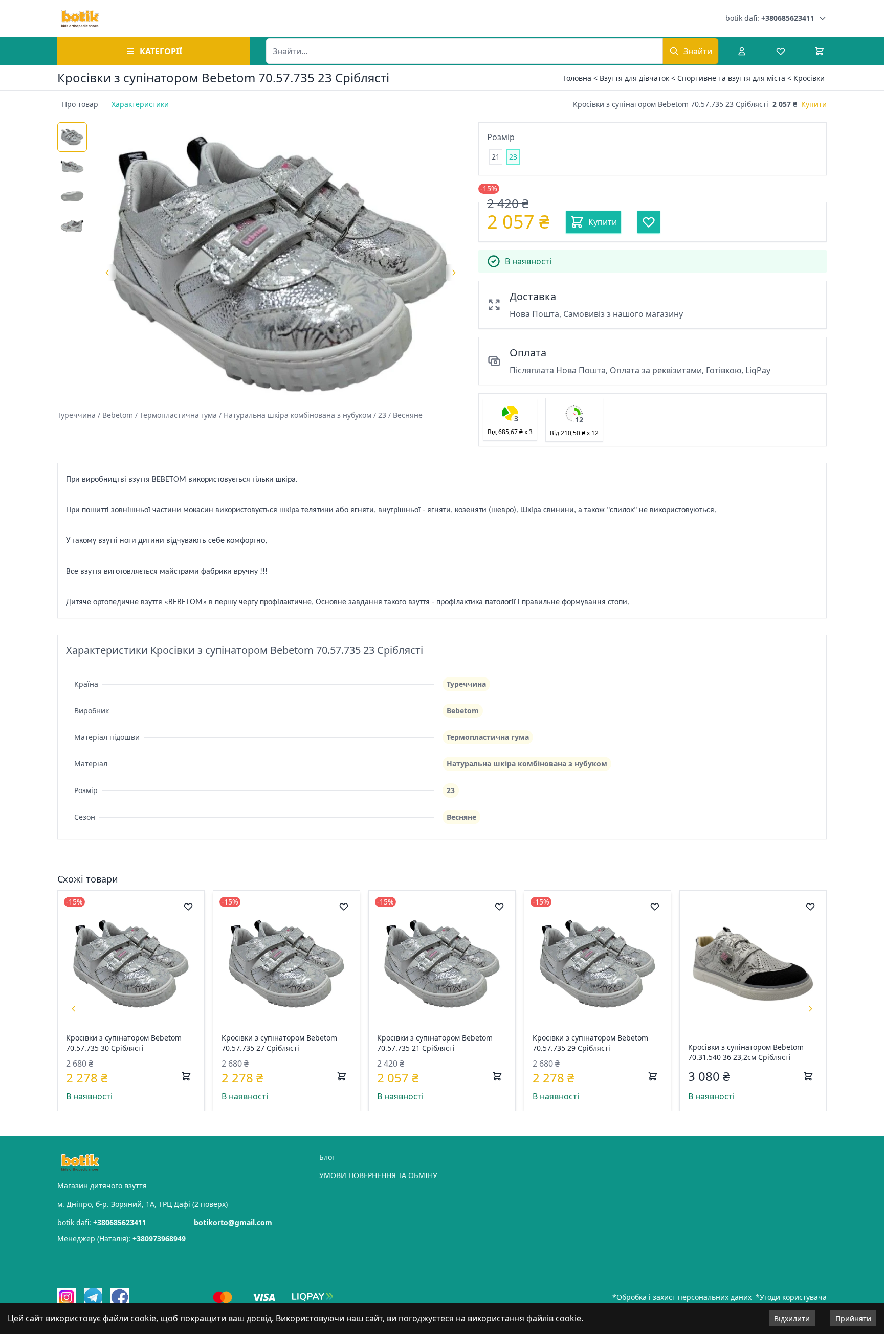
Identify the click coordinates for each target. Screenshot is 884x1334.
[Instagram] (66, 1297)
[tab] (80, 104)
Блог (327, 1157)
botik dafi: (769, 18)
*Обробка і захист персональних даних (682, 1297)
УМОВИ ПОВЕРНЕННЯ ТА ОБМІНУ (378, 1175)
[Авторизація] (742, 51)
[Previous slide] (107, 272)
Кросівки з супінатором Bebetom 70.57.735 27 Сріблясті (279, 1043)
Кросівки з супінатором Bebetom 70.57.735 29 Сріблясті (590, 1043)
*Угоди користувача (791, 1297)
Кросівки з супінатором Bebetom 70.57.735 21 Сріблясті (435, 1043)
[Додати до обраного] (188, 906)
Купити (814, 104)
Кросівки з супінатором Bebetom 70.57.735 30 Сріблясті (124, 1043)
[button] (510, 420)
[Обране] (781, 51)
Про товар (80, 104)
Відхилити (792, 1318)
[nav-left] (73, 1009)
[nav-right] (810, 1009)
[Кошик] (819, 51)
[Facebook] (119, 1297)
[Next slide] (454, 272)
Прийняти (853, 1318)
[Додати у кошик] (186, 1076)
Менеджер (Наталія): (121, 1238)
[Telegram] (93, 1297)
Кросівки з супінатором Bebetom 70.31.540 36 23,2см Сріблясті (746, 1052)
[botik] (80, 18)
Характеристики (140, 104)
